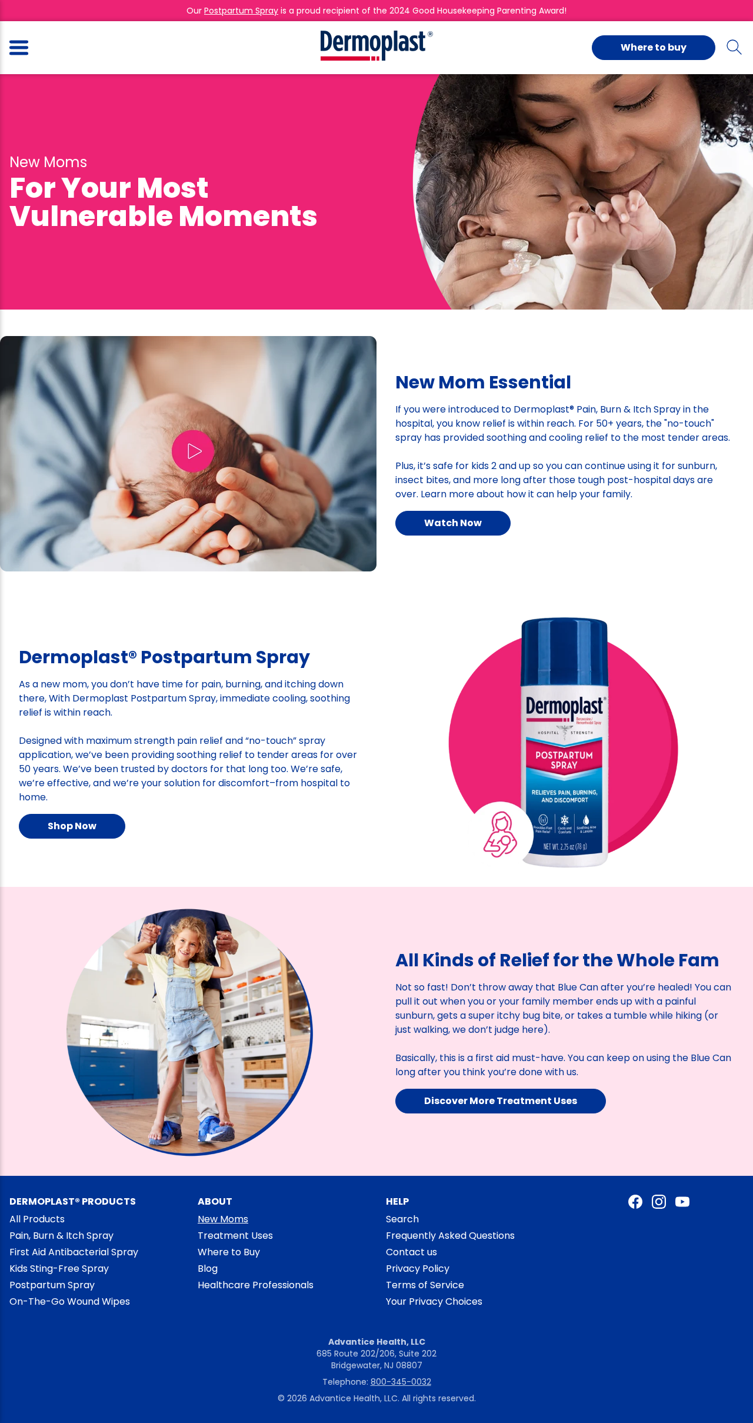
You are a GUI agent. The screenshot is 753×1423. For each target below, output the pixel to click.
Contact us (411, 1252)
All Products (37, 1219)
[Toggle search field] (734, 48)
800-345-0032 (401, 1382)
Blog (208, 1268)
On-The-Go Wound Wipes (69, 1301)
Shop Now (72, 826)
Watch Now (453, 523)
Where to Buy (229, 1252)
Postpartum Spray (241, 10)
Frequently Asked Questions (450, 1235)
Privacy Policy (417, 1268)
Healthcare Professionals (256, 1285)
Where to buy (654, 47)
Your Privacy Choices (434, 1301)
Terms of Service (425, 1285)
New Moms (223, 1219)
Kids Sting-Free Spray (59, 1268)
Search (402, 1219)
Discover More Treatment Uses (500, 1101)
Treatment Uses (235, 1235)
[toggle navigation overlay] (18, 47)
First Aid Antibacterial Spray (73, 1252)
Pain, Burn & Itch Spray (61, 1235)
